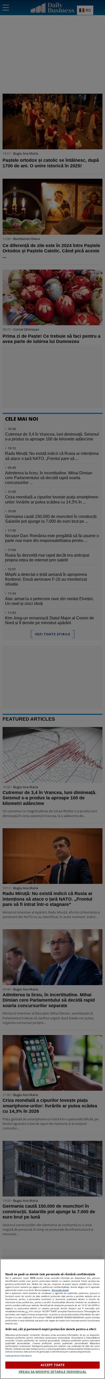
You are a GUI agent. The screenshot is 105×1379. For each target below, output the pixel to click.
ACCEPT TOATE (53, 1365)
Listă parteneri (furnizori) (18, 1355)
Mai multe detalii (60, 1290)
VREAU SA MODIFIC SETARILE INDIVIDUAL (52, 1371)
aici (26, 1311)
